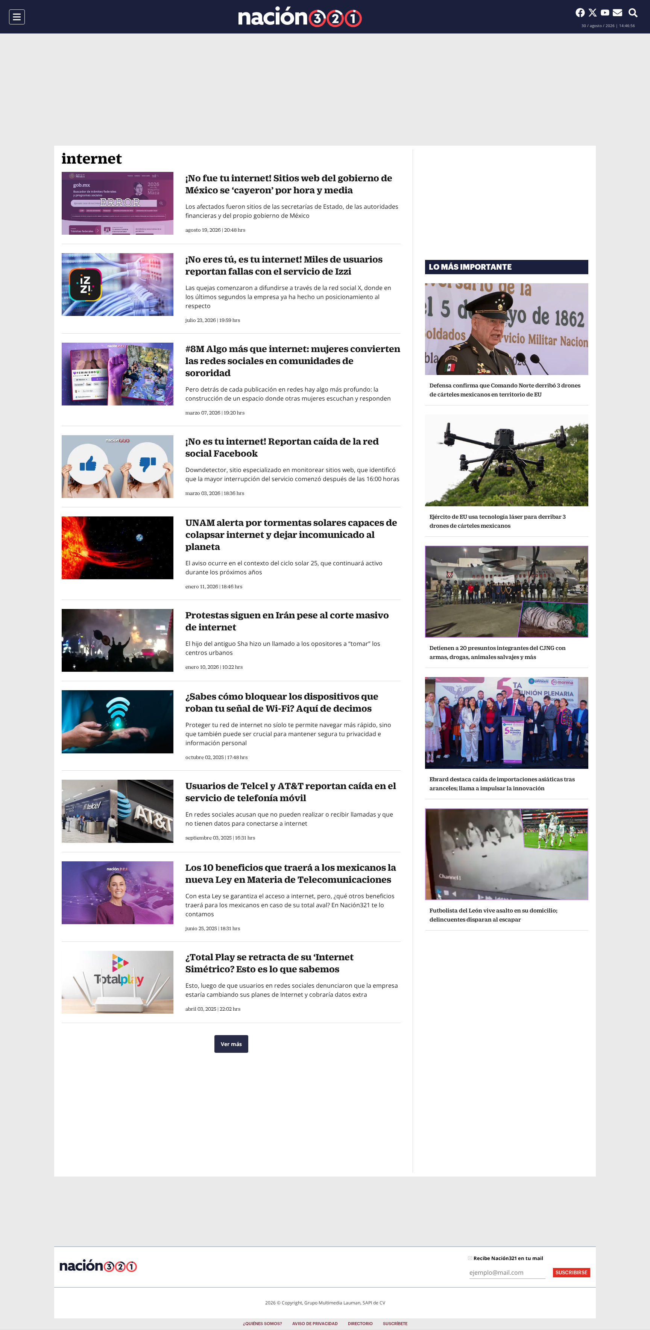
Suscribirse (572, 1272)
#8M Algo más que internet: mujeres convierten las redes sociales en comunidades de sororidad (292, 360)
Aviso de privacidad (315, 1324)
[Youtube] (606, 12)
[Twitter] (594, 12)
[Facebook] (582, 12)
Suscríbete (395, 1324)
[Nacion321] (300, 17)
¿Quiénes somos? (262, 1324)
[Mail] (617, 12)
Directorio (360, 1324)
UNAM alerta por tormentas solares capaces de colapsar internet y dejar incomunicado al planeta (291, 534)
